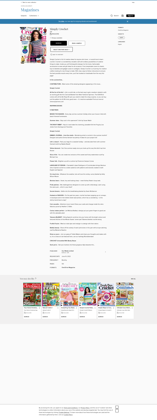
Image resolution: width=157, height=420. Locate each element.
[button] (114, 16)
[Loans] (122, 16)
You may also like (27, 278)
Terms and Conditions (71, 408)
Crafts (121, 37)
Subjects (24, 16)
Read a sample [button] (77, 43)
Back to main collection (29, 2)
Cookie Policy (68, 415)
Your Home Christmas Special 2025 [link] (31, 308)
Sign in (130, 16)
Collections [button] (33, 16)
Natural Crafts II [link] (47, 308)
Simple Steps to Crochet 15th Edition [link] (105, 308)
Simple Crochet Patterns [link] (87, 308)
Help (133, 2)
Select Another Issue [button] (60, 49)
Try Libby (61, 21)
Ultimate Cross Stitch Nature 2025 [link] (124, 308)
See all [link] (133, 279)
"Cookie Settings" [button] (64, 412)
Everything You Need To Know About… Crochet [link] (68, 308)
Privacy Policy (85, 408)
